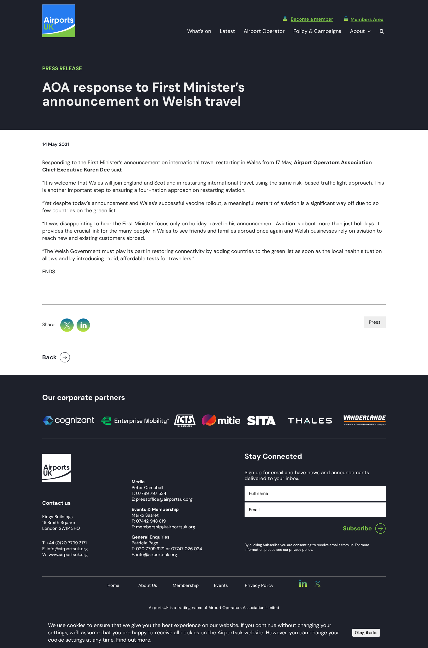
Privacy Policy (259, 585)
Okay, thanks (366, 633)
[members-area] (363, 18)
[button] (382, 31)
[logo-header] (58, 6)
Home (113, 585)
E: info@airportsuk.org (154, 554)
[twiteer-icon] (317, 583)
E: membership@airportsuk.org (163, 527)
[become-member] (308, 18)
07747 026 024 (186, 549)
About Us (147, 585)
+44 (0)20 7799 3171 (67, 543)
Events (221, 585)
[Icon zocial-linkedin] (303, 582)
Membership (186, 585)
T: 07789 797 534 (149, 493)
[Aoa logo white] (56, 456)
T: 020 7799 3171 (148, 549)
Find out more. (133, 639)
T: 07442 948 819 (149, 521)
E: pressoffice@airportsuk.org (162, 499)
